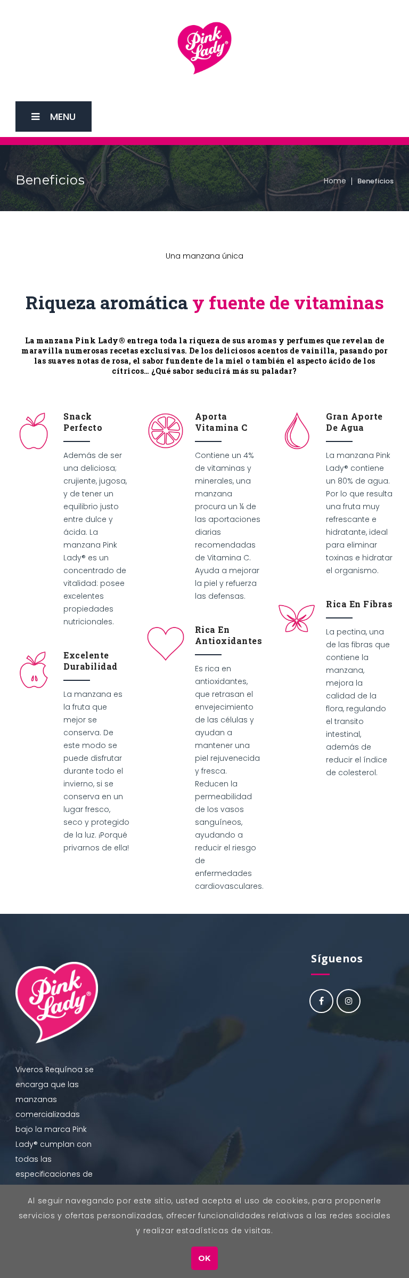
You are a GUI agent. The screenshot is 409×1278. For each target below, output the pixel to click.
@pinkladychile (321, 1001)
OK (204, 1258)
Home (335, 180)
